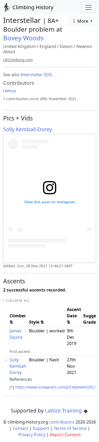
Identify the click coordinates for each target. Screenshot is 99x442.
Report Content (65, 435)
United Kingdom (19, 46)
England (48, 46)
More (82, 21)
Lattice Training (64, 410)
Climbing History (32, 7)
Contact (20, 428)
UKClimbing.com (18, 59)
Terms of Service (70, 428)
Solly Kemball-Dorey (27, 129)
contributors (61, 422)
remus (9, 91)
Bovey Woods (23, 37)
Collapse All (17, 300)
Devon (66, 46)
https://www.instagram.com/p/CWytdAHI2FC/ (55, 387)
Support (41, 428)
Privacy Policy (31, 435)
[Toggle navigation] (88, 7)
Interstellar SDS (36, 74)
